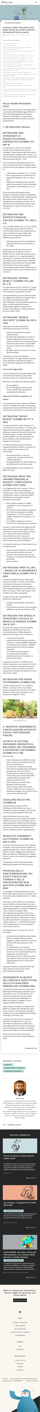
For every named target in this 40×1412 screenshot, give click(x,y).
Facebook (20, 1363)
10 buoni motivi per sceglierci (20, 1332)
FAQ (20, 1346)
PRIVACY (14, 1222)
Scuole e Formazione (20, 1322)
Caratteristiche (20, 1335)
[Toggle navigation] (36, 2)
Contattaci (20, 1370)
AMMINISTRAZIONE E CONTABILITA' (14, 1068)
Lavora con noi (20, 1360)
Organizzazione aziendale (13, 23)
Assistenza (20, 1349)
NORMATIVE (8, 1064)
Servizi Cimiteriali (20, 1329)
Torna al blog (14, 1125)
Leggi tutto (30, 1178)
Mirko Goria (20, 1098)
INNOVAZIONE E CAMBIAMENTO (13, 1071)
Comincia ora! (20, 1300)
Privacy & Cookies (32, 1381)
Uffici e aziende (20, 1326)
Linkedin (20, 1367)
